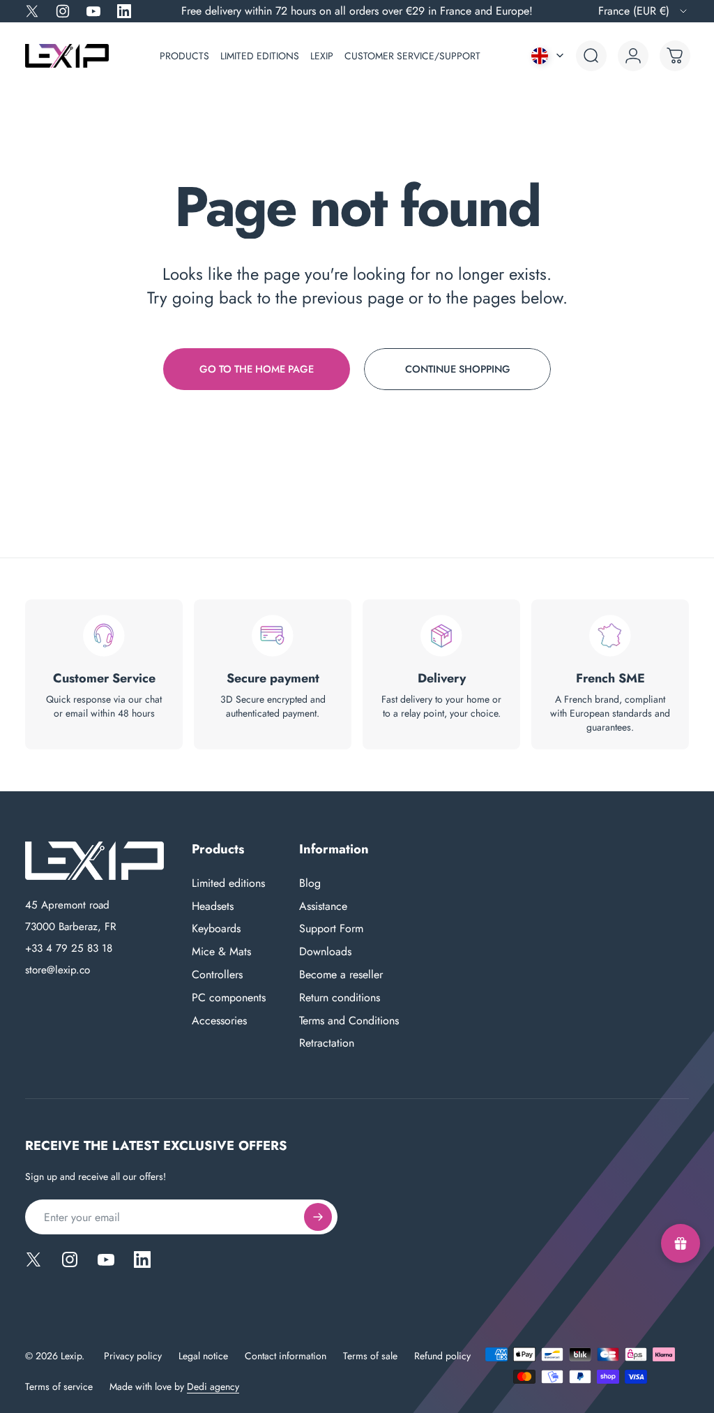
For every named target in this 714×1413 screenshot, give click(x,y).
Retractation (326, 1043)
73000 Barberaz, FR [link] (70, 927)
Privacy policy (133, 1356)
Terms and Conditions (349, 1021)
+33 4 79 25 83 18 (68, 949)
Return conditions (339, 998)
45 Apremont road (67, 906)
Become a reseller (341, 975)
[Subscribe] (318, 1217)
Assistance (323, 906)
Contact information (285, 1356)
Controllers (217, 975)
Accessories (219, 1021)
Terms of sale (370, 1356)
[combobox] (643, 11)
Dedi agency (213, 1386)
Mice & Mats (221, 952)
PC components (229, 998)
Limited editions (228, 883)
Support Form (331, 929)
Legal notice (203, 1356)
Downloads (325, 952)
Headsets (213, 906)
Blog (310, 883)
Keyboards (216, 929)
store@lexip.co (57, 971)
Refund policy (442, 1356)
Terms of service (59, 1386)
